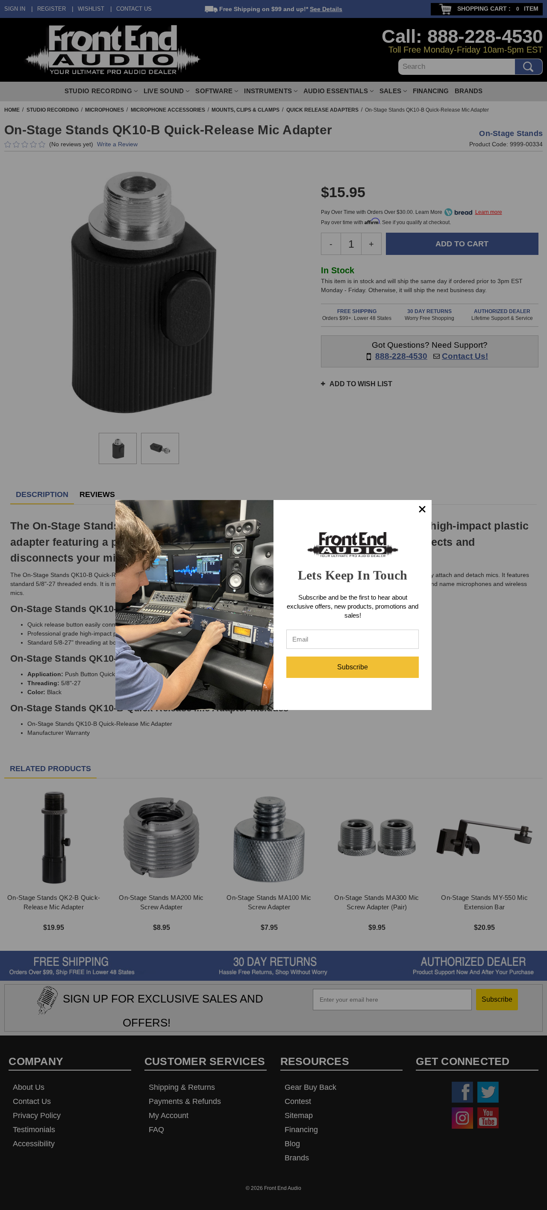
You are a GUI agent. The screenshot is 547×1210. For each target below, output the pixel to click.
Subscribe (352, 667)
